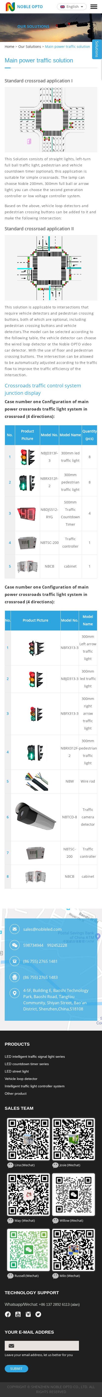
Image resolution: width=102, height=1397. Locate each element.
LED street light (17, 1071)
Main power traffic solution (67, 47)
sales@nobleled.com (42, 929)
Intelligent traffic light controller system (35, 1086)
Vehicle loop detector (21, 1079)
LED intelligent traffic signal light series (35, 1056)
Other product (15, 1093)
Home (9, 47)
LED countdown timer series (27, 1064)
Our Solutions (29, 47)
